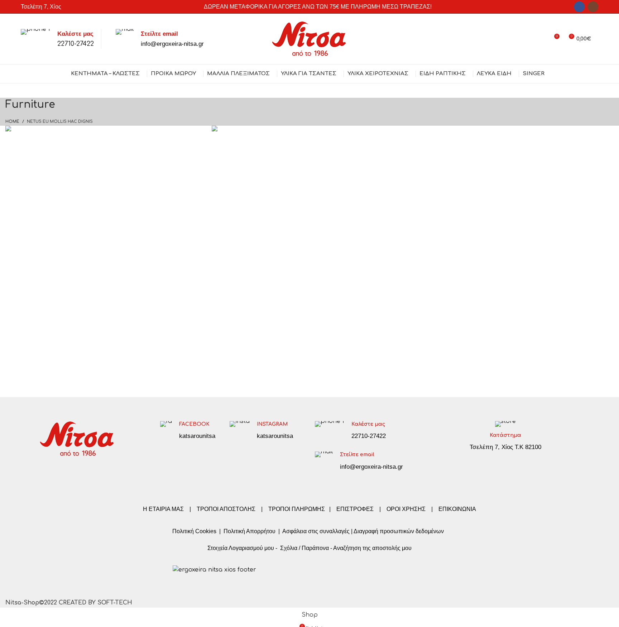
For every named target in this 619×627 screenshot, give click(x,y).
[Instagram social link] (592, 6)
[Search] (598, 39)
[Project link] (103, 149)
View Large (195, 131)
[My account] (540, 39)
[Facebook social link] (579, 6)
